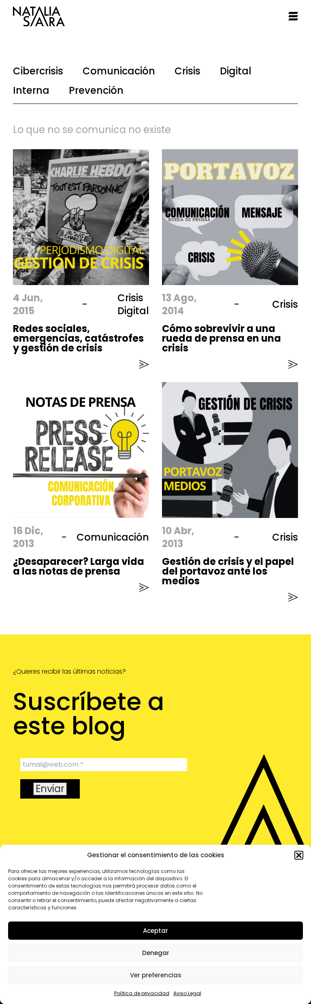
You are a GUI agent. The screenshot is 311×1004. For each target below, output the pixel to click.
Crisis (187, 71)
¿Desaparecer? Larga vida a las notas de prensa (78, 566)
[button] (299, 855)
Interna (31, 90)
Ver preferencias (155, 975)
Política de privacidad (141, 993)
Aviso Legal (187, 993)
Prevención (96, 90)
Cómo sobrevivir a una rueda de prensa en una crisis (221, 338)
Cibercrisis (38, 71)
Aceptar (155, 930)
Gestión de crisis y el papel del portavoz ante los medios (228, 571)
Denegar (155, 953)
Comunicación (119, 71)
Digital (235, 71)
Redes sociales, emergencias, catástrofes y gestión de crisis (78, 338)
